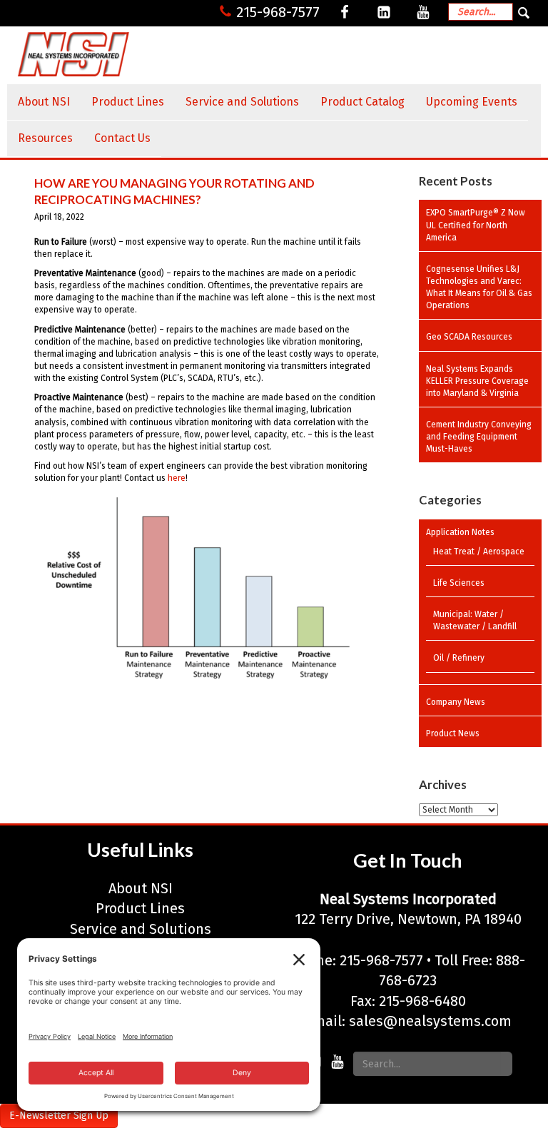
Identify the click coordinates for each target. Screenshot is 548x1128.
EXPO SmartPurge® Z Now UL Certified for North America (475, 225)
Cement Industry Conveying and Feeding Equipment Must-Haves (479, 437)
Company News (455, 702)
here (177, 478)
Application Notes (460, 532)
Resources (45, 138)
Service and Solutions (242, 101)
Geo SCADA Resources (469, 337)
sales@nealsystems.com (430, 1021)
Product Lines (127, 101)
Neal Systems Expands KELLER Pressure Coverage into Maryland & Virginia (477, 381)
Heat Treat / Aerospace (478, 552)
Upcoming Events (471, 101)
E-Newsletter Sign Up (58, 1115)
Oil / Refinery (458, 658)
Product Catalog (362, 101)
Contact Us (122, 138)
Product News (453, 733)
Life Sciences (458, 583)
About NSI (44, 101)
